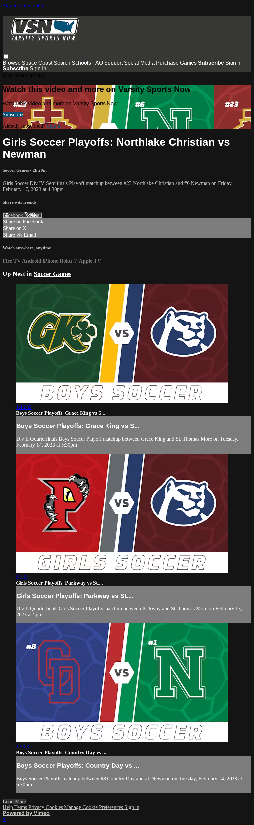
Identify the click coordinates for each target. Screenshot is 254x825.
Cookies (55, 807)
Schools (81, 62)
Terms (21, 807)
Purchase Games (176, 62)
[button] (6, 56)
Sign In (38, 68)
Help (8, 807)
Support (113, 62)
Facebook (13, 215)
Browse (12, 62)
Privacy (37, 807)
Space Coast (38, 62)
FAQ (97, 62)
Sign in (233, 62)
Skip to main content (24, 5)
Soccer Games (16, 170)
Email (36, 215)
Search (63, 62)
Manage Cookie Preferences (94, 807)
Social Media (139, 62)
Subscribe (13, 114)
